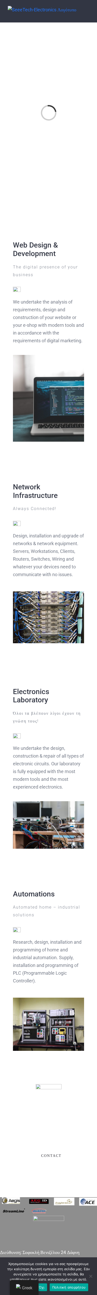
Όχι (41, 1287)
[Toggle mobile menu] (87, 14)
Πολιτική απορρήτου (69, 1287)
